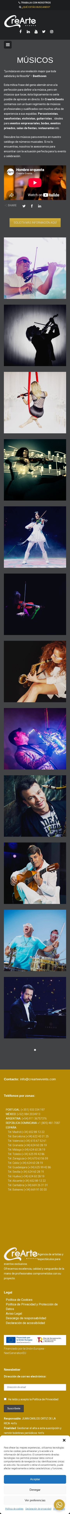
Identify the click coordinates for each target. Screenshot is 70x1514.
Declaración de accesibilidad (25, 1323)
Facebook (31, 205)
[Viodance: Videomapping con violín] (35, 470)
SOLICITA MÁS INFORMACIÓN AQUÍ (35, 222)
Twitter (24, 205)
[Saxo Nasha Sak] (35, 671)
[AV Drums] (35, 940)
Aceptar (35, 1479)
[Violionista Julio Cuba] (35, 268)
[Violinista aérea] (35, 402)
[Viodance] (35, 537)
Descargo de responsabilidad (26, 1318)
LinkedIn (39, 205)
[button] (64, 1440)
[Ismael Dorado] (35, 806)
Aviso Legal (14, 1313)
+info (13, 1423)
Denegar (35, 1489)
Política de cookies (14, 1508)
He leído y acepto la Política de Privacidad (33, 1399)
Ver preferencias (35, 1500)
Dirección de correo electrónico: (25, 1376)
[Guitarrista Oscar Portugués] (35, 873)
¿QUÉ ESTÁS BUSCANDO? (36, 7)
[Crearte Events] (35, 21)
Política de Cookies (19, 1300)
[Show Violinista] (35, 604)
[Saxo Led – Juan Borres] (35, 738)
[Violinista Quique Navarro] (35, 335)
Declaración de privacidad (38, 1508)
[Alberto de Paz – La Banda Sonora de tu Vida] (35, 1007)
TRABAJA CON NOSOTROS (36, 2)
